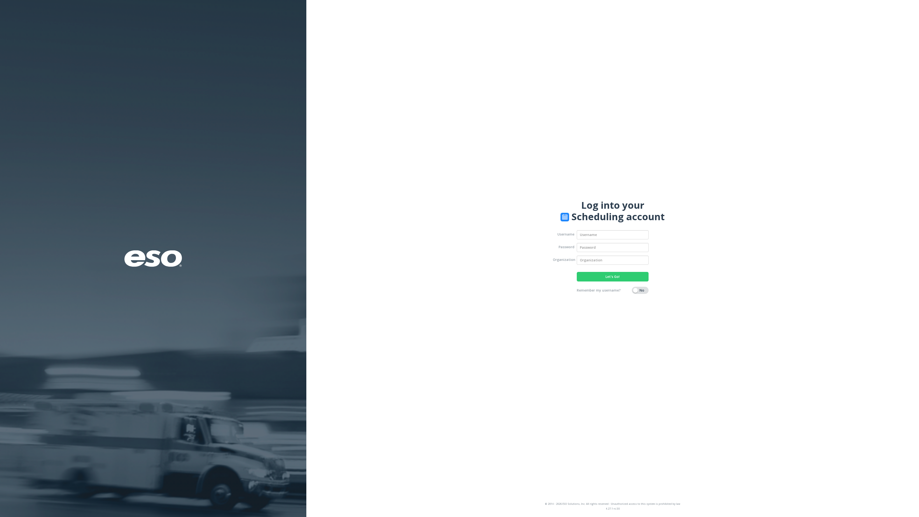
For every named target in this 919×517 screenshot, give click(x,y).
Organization (563, 259)
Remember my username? (599, 290)
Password (566, 247)
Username (565, 234)
